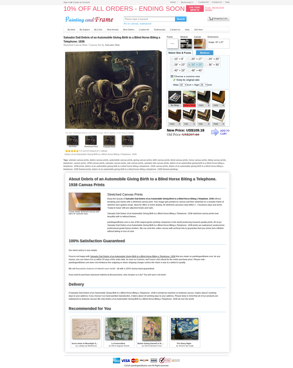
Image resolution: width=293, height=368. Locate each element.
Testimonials (159, 29)
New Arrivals (113, 29)
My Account (186, 2)
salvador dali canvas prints (156, 163)
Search (181, 19)
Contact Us (217, 2)
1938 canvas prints (95, 163)
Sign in (66, 2)
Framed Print (109, 147)
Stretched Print (91, 146)
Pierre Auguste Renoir (120, 346)
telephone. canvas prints (74, 163)
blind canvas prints (179, 160)
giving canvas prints (142, 160)
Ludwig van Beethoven (87, 346)
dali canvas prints (135, 163)
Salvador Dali (112, 45)
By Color (98, 29)
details (208, 9)
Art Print (72, 146)
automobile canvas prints (120, 160)
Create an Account (81, 2)
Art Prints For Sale (89, 18)
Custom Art (204, 2)
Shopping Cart (220, 18)
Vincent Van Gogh (186, 346)
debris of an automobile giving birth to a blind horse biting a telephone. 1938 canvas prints (126, 166)
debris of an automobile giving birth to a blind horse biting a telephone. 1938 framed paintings (135, 169)
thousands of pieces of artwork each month (95, 268)
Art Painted (127, 146)
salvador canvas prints (115, 163)
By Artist (71, 29)
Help (227, 2)
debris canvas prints (99, 160)
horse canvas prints (198, 160)
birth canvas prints (161, 160)
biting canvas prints (217, 160)
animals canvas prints (79, 160)
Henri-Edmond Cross (153, 346)
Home (173, 2)
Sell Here (198, 29)
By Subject (85, 29)
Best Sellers (128, 29)
